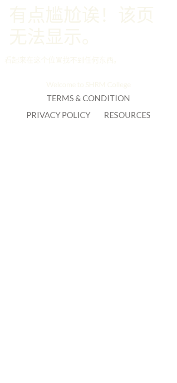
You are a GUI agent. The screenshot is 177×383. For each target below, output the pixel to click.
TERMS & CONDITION (88, 98)
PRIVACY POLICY (58, 115)
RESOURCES (127, 115)
